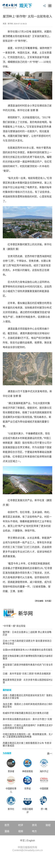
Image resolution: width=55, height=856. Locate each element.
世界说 (27, 788)
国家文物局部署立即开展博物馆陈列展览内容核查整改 (28, 657)
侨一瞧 (44, 809)
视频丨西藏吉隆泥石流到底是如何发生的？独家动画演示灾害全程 (28, 696)
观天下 (25, 5)
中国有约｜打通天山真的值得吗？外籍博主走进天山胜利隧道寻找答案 (28, 726)
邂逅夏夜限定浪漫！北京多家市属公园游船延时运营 (28, 681)
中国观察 (44, 788)
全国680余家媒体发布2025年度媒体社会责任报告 (28, 650)
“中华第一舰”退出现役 (14, 626)
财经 (48, 825)
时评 (20, 825)
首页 (6, 825)
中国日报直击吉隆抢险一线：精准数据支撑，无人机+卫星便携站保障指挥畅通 (28, 735)
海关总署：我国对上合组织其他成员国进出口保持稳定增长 (28, 705)
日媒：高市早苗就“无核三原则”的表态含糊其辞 (27, 673)
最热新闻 (7, 690)
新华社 (11, 809)
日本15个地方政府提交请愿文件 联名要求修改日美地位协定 (27, 642)
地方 (34, 831)
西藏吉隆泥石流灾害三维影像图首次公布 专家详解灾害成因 (27, 744)
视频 (20, 831)
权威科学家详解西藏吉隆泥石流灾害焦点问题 (26, 713)
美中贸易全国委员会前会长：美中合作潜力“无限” (28, 719)
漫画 (6, 831)
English (31, 840)
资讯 (34, 825)
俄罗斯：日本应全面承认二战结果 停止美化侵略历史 (27, 633)
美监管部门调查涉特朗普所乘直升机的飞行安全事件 (28, 666)
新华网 (25, 613)
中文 (22, 840)
